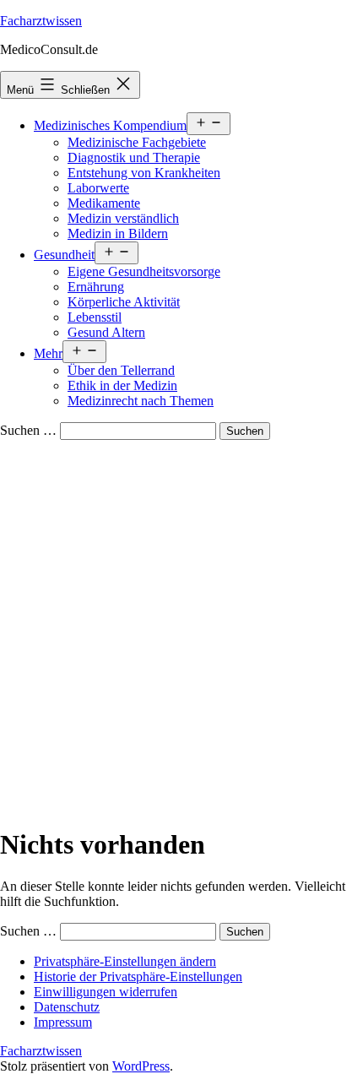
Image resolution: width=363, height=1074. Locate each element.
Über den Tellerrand (121, 370)
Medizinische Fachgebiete (137, 142)
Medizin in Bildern (118, 233)
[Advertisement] (181, 629)
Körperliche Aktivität (124, 302)
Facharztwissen (41, 21)
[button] (125, 961)
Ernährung (96, 286)
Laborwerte (98, 188)
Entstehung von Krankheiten (144, 172)
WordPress (141, 1066)
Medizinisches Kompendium (110, 125)
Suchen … (28, 430)
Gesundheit (64, 254)
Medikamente (104, 203)
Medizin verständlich (123, 218)
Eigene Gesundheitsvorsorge (144, 271)
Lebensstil (95, 317)
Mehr (48, 353)
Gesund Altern (106, 332)
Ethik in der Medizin (122, 385)
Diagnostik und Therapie (134, 157)
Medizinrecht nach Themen (141, 400)
